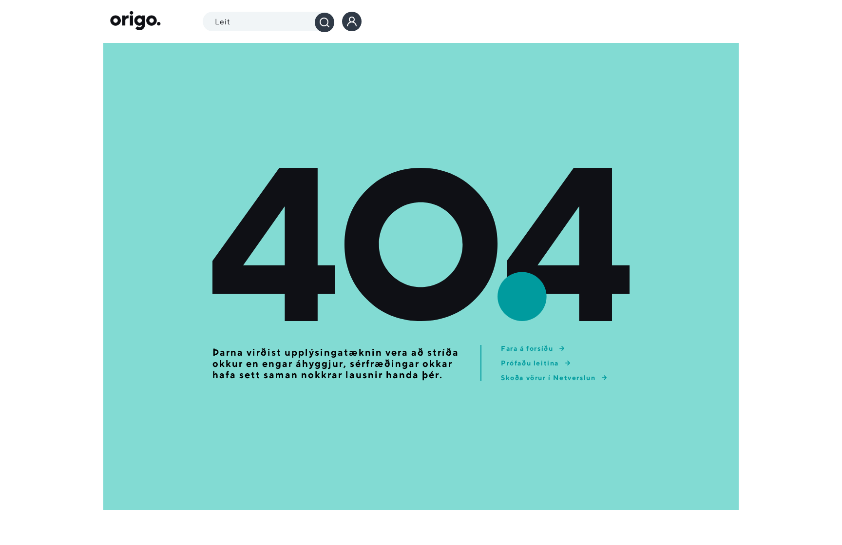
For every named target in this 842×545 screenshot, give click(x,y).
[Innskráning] (352, 21)
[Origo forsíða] (135, 21)
